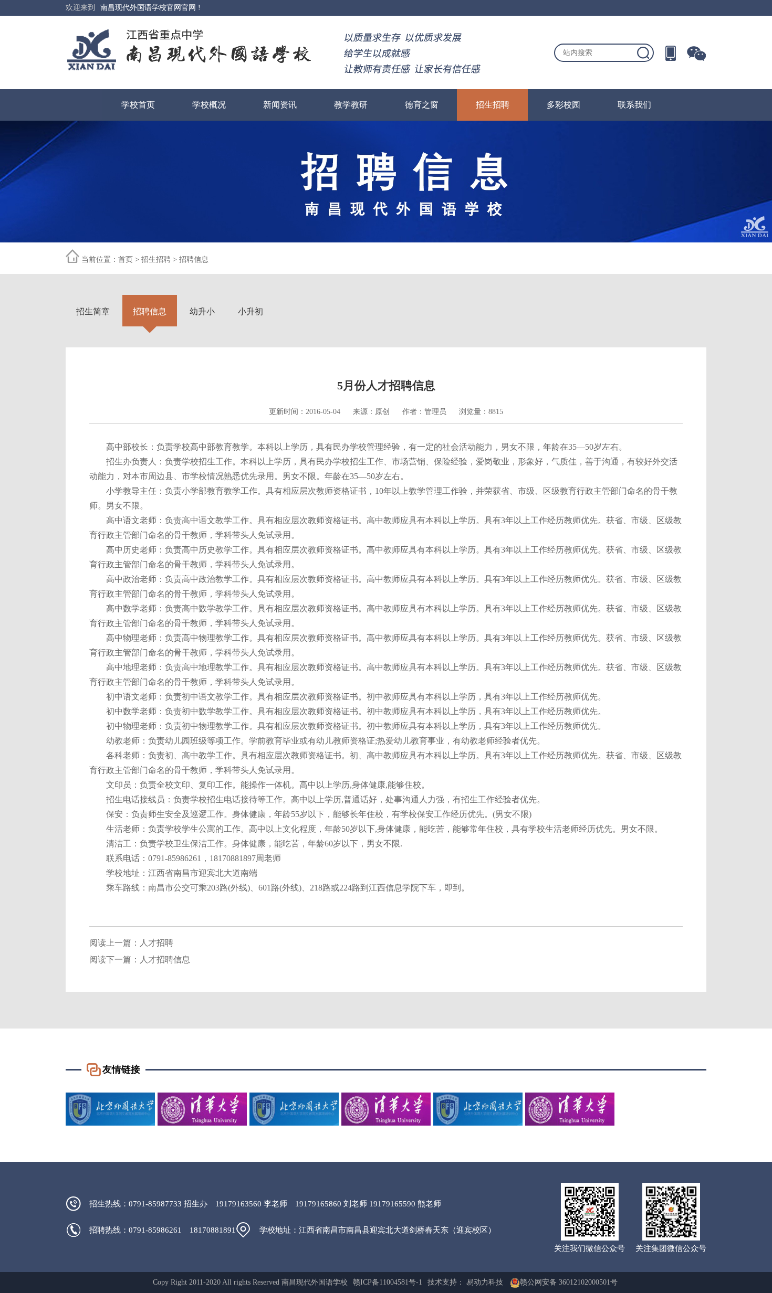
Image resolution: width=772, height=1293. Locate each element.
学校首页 (138, 104)
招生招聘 (492, 104)
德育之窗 (422, 104)
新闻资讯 (280, 104)
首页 (125, 259)
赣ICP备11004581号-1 (387, 1282)
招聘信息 (193, 259)
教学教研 (351, 104)
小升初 (250, 311)
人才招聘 (156, 942)
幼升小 (202, 311)
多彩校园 (563, 104)
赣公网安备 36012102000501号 (569, 1282)
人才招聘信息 (165, 959)
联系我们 (634, 104)
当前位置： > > (144, 259)
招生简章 (93, 311)
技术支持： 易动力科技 (465, 1282)
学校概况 (209, 104)
